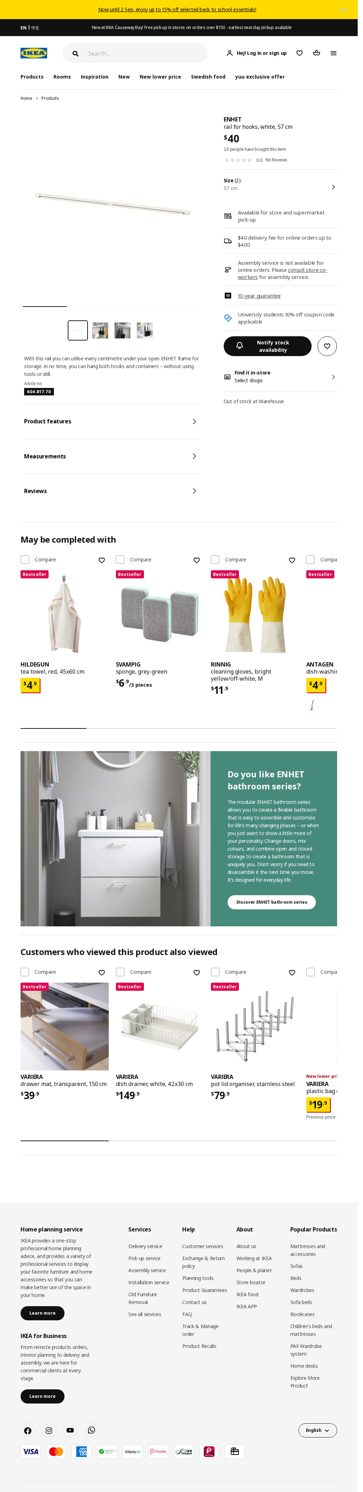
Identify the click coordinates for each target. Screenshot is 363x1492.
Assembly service (147, 1270)
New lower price (160, 76)
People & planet (254, 1270)
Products (50, 98)
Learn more (42, 1313)
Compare (45, 559)
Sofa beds (301, 1302)
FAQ (187, 1314)
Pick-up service (144, 1258)
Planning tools (197, 1278)
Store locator (251, 1282)
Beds (296, 1278)
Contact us (194, 1302)
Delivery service (145, 1246)
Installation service (148, 1282)
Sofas (296, 1266)
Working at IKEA (254, 1258)
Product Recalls (199, 1346)
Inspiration (94, 76)
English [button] (314, 1430)
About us (246, 1246)
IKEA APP (246, 1306)
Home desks (304, 1365)
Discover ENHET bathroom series (271, 902)
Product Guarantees (204, 1290)
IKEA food (247, 1294)
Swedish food (208, 76)
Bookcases (302, 1314)
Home (26, 98)
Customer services (202, 1246)
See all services (144, 1314)
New (124, 76)
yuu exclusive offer (260, 76)
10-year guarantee (259, 295)
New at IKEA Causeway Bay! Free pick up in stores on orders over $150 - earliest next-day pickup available (192, 27)
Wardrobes (302, 1290)
